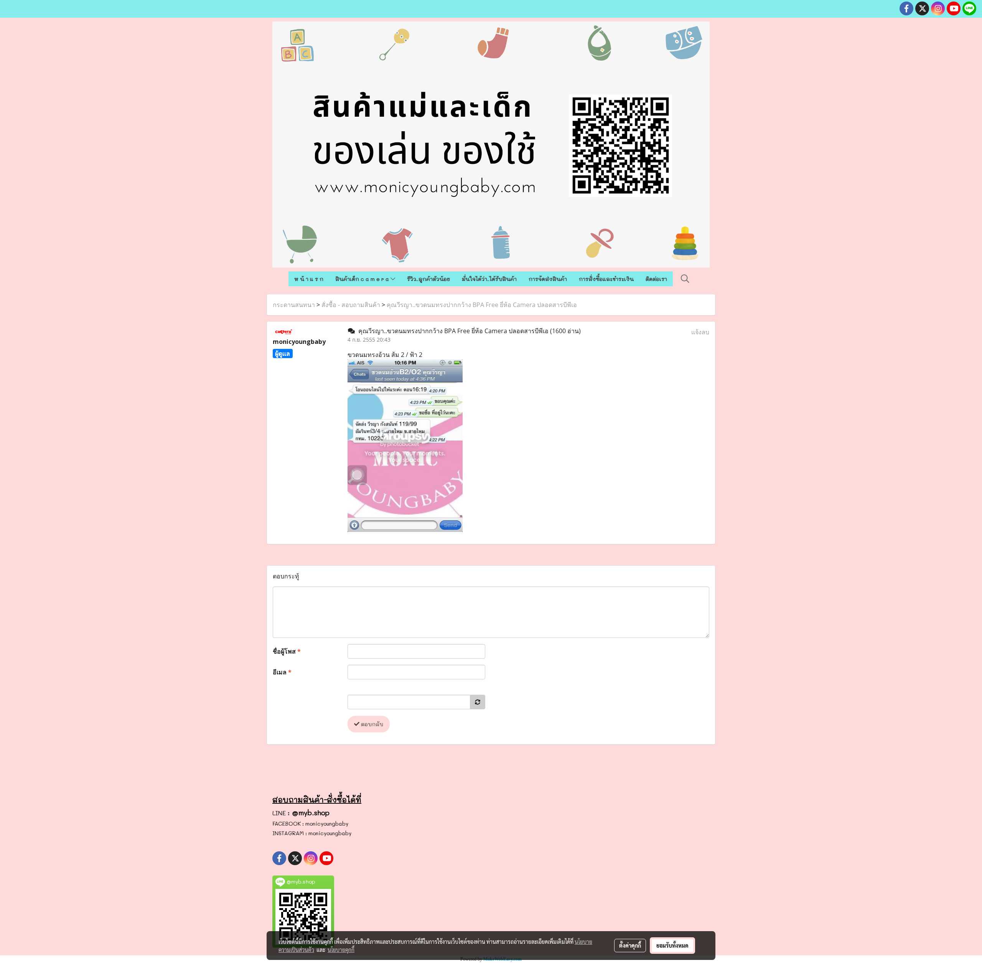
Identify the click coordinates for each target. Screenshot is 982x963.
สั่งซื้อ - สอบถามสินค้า (350, 305)
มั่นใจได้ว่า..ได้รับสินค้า (489, 278)
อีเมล (282, 672)
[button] (685, 278)
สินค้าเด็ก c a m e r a (362, 278)
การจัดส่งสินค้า (548, 278)
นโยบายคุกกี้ (341, 949)
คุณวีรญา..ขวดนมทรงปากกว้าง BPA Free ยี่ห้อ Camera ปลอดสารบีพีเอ (482, 305)
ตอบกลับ (371, 724)
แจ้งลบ (700, 332)
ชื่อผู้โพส (287, 651)
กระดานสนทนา (294, 305)
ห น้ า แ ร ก (308, 278)
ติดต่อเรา (656, 278)
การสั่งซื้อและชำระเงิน (606, 278)
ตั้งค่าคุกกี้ (630, 945)
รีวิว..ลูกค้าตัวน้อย (428, 278)
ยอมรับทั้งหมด (672, 945)
